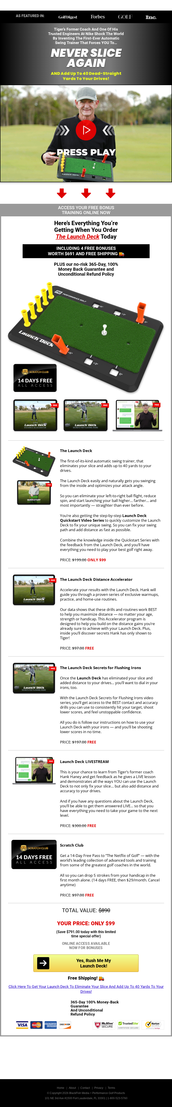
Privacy (98, 1087)
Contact (85, 1087)
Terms (111, 1087)
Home (60, 1087)
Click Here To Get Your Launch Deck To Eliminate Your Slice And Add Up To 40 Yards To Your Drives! (86, 989)
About (72, 1087)
